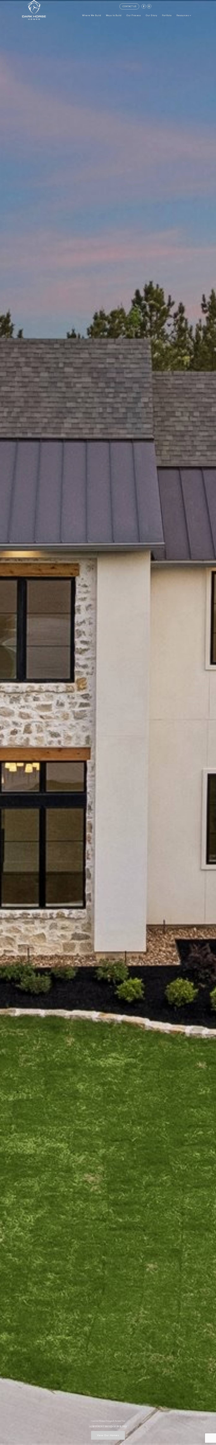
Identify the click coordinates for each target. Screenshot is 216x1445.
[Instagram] (149, 6)
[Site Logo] (34, 10)
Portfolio (167, 15)
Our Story (151, 15)
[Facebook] (144, 6)
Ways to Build (113, 15)
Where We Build (91, 15)
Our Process (133, 15)
